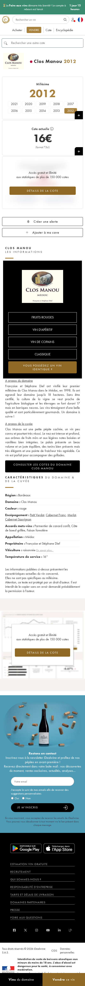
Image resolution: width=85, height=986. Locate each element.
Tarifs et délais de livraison (32, 894)
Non (28, 798)
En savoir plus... (44, 550)
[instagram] (36, 930)
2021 (14, 104)
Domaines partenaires (27, 902)
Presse (15, 910)
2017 (70, 104)
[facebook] (14, 930)
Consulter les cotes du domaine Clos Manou (42, 466)
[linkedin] (59, 930)
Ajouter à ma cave (45, 232)
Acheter (17, 30)
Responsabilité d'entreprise (31, 887)
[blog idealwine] (70, 930)
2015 (28, 111)
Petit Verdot (37, 515)
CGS (54, 950)
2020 (28, 104)
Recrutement (20, 872)
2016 (14, 111)
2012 (70, 111)
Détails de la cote (42, 191)
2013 (56, 111)
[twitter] (25, 930)
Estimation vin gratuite (29, 864)
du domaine (21, 979)
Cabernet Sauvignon (18, 519)
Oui (17, 798)
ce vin (64, 979)
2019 (42, 104)
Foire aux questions (26, 917)
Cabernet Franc (56, 515)
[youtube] (48, 930)
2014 (42, 111)
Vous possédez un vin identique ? (42, 367)
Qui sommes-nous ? (25, 879)
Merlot (71, 515)
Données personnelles (67, 950)
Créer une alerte (46, 221)
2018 (56, 104)
